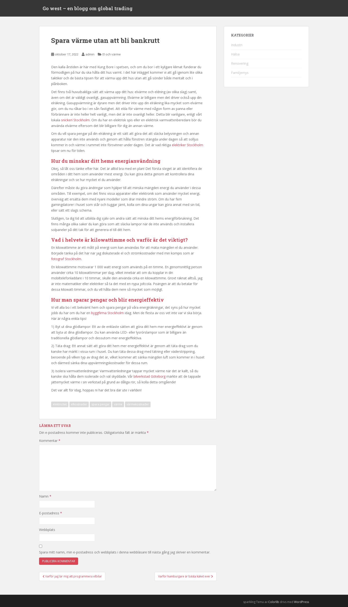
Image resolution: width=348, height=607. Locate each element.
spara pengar (100, 404)
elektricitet (60, 404)
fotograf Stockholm (66, 259)
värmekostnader (138, 404)
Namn (45, 496)
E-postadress (50, 513)
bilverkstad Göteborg (149, 376)
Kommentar (49, 440)
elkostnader (79, 404)
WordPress (301, 602)
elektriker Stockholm (187, 145)
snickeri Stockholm (75, 120)
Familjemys (240, 72)
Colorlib (273, 602)
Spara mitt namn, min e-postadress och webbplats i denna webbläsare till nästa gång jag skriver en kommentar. (124, 552)
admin (89, 54)
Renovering (239, 63)
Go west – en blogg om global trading (88, 8)
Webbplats (47, 529)
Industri (236, 45)
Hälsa (235, 54)
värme (118, 404)
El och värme (112, 54)
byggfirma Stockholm (107, 313)
